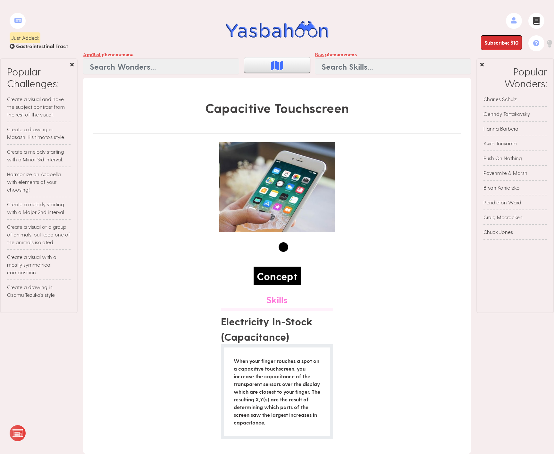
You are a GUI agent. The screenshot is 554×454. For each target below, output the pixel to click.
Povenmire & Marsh (505, 173)
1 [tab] (283, 247)
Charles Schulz (500, 99)
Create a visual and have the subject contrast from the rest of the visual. (36, 106)
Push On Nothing (502, 158)
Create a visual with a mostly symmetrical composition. (31, 264)
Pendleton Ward (502, 202)
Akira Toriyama (500, 143)
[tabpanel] (277, 187)
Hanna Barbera (500, 128)
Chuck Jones (498, 232)
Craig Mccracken (503, 217)
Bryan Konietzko (501, 187)
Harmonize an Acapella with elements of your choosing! (34, 182)
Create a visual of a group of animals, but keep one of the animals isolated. (38, 234)
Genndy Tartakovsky (506, 114)
